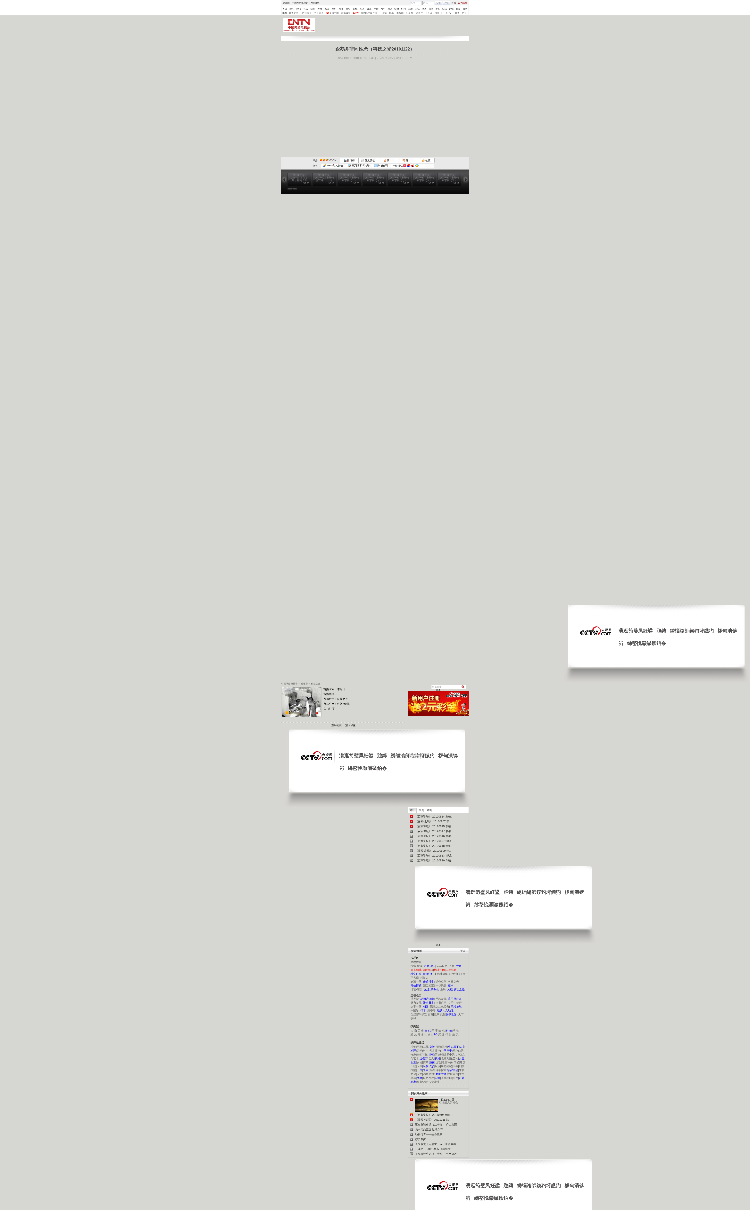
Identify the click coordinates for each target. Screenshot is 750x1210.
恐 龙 (414, 1034)
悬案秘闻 (446, 1078)
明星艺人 (452, 1058)
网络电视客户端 (369, 13)
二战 (426, 1046)
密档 (419, 1050)
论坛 (444, 8)
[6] (326, 160)
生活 (437, 1066)
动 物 (456, 1030)
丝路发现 (441, 998)
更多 (463, 950)
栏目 (464, 13)
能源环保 (447, 1062)
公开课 (428, 13)
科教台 (304, 683)
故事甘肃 (439, 1014)
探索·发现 (416, 966)
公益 (369, 8)
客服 (453, 3)
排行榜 (350, 160)
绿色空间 (441, 981)
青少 (348, 8)
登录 (438, 3)
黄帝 (426, 1062)
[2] (320, 160)
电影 (391, 13)
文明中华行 (455, 1002)
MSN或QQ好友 (334, 165)
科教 (341, 8)
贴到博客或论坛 (360, 165)
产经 (376, 8)
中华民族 (441, 985)
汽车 (383, 8)
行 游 (448, 1034)
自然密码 (416, 1014)
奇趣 (413, 1054)
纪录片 (409, 13)
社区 (424, 8)
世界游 (415, 998)
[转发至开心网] (404, 165)
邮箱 (458, 8)
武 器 (441, 1034)
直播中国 (334, 13)
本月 (429, 810)
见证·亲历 (416, 989)
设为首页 (462, 3)
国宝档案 (428, 985)
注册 (447, 3)
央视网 (286, 3)
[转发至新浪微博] (412, 165)
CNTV (408, 57)
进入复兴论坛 (385, 57)
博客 (437, 8)
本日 (412, 810)
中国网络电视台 (300, 3)
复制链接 (336, 725)
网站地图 (315, 3)
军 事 (435, 1030)
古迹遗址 (434, 1081)
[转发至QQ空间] (417, 165)
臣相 (419, 1046)
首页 (284, 8)
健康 (396, 8)
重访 (443, 989)
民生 (432, 1074)
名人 (431, 1058)
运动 (438, 1062)
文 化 (442, 1030)
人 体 (428, 1034)
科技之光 (315, 683)
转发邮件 (383, 165)
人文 (419, 1074)
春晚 (320, 8)
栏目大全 (307, 13)
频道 (457, 13)
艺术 (362, 8)
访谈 (451, 8)
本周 (421, 810)
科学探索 (441, 1070)
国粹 (444, 1046)
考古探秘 (434, 1050)
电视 (284, 13)
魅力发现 (416, 1002)
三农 (410, 8)
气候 (456, 1062)
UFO (458, 1054)
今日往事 (441, 1002)
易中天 (450, 1054)
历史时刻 (440, 1054)
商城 (417, 8)
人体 (419, 1066)
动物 (426, 1074)
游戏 (465, 8)
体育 (306, 8)
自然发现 (428, 1078)
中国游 (415, 1010)
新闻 (291, 8)
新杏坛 (431, 1010)
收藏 (427, 160)
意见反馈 (369, 160)
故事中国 (416, 1006)
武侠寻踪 (452, 1074)
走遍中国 (416, 981)
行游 (438, 1046)
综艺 (313, 8)
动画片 (419, 13)
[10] (332, 160)
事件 (455, 1078)
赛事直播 (346, 13)
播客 (437, 13)
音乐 (334, 8)
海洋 (432, 1070)
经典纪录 (422, 1081)
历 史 (421, 1030)
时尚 (403, 8)
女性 (419, 1062)
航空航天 (458, 1050)
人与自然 (442, 966)
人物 (451, 966)
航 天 (455, 1034)
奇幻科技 (422, 1054)
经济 (298, 8)
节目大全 (318, 13)
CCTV (448, 13)
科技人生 (425, 977)
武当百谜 (427, 1014)
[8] (329, 160)
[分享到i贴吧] (408, 165)
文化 (355, 8)
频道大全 (293, 13)
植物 (413, 1046)
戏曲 (327, 8)
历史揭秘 (446, 1066)
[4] (323, 160)
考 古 (421, 1034)
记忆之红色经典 (439, 1006)
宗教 (455, 1066)
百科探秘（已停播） (449, 973)
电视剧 (400, 13)
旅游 (390, 8)
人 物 (414, 1030)
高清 (384, 13)
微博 (431, 8)
